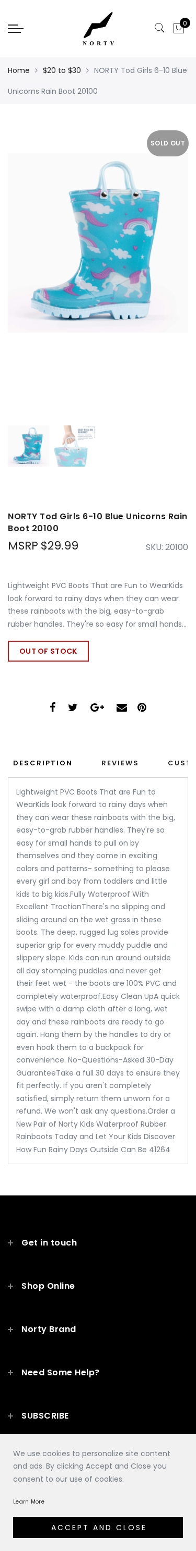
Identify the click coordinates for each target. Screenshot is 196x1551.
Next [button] (156, 269)
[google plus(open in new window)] (97, 708)
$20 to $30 (62, 70)
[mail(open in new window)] (122, 708)
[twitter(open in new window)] (73, 708)
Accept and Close (99, 1527)
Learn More (28, 1502)
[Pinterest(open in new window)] (141, 708)
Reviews (120, 763)
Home (19, 70)
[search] (160, 28)
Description (43, 763)
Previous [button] (26, 269)
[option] (98, 263)
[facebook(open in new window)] (52, 708)
